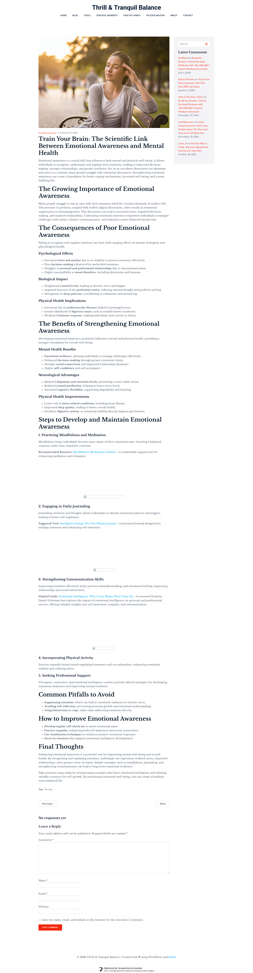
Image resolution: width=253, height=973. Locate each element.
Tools (87, 15)
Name (43, 880)
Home (63, 15)
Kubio (172, 957)
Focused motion (155, 15)
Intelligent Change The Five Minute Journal (88, 523)
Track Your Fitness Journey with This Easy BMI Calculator (194, 83)
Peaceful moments (107, 15)
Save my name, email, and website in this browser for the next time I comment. (92, 919)
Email (43, 893)
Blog (75, 15)
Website (44, 906)
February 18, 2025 (68, 133)
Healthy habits (131, 15)
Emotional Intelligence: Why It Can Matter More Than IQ (96, 596)
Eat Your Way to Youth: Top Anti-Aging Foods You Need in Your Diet (193, 147)
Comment (46, 840)
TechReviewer (185, 122)
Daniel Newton (186, 79)
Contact (188, 15)
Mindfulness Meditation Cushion (94, 452)
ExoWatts (183, 58)
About (173, 15)
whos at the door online (190, 97)
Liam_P (182, 143)
